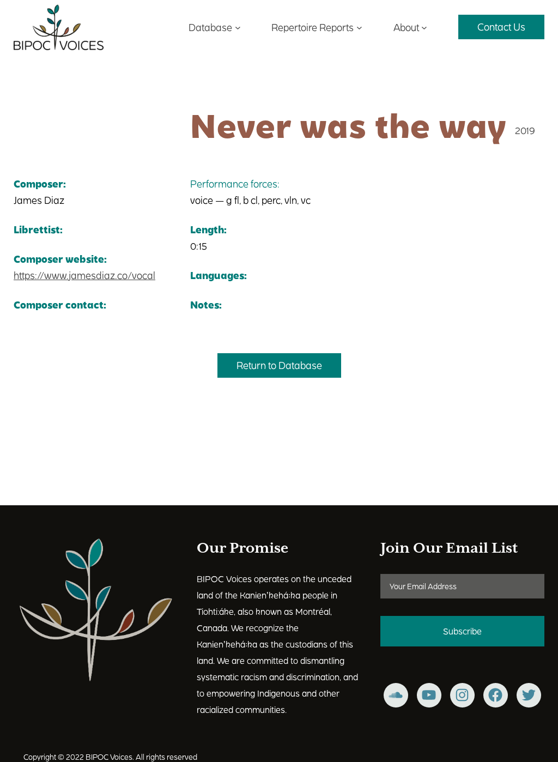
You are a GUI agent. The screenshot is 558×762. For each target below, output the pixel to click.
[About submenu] (424, 27)
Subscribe (462, 631)
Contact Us (501, 26)
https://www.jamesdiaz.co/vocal (84, 275)
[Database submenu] (238, 27)
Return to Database (279, 365)
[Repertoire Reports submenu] (359, 27)
